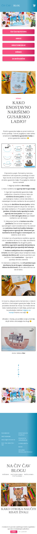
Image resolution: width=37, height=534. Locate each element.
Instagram (5, 436)
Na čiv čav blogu (18, 468)
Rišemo (18, 52)
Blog (16, 5)
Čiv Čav (6, 5)
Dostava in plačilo (23, 434)
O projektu (23, 443)
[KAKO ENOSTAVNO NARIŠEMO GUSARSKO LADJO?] (18, 82)
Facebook (5, 433)
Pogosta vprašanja (23, 439)
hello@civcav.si (8, 440)
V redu (14, 532)
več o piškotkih (22, 532)
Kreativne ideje (18, 45)
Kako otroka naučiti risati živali (18, 510)
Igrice (18, 38)
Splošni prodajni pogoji (25, 451)
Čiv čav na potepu (18, 32)
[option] (18, 19)
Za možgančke (18, 59)
